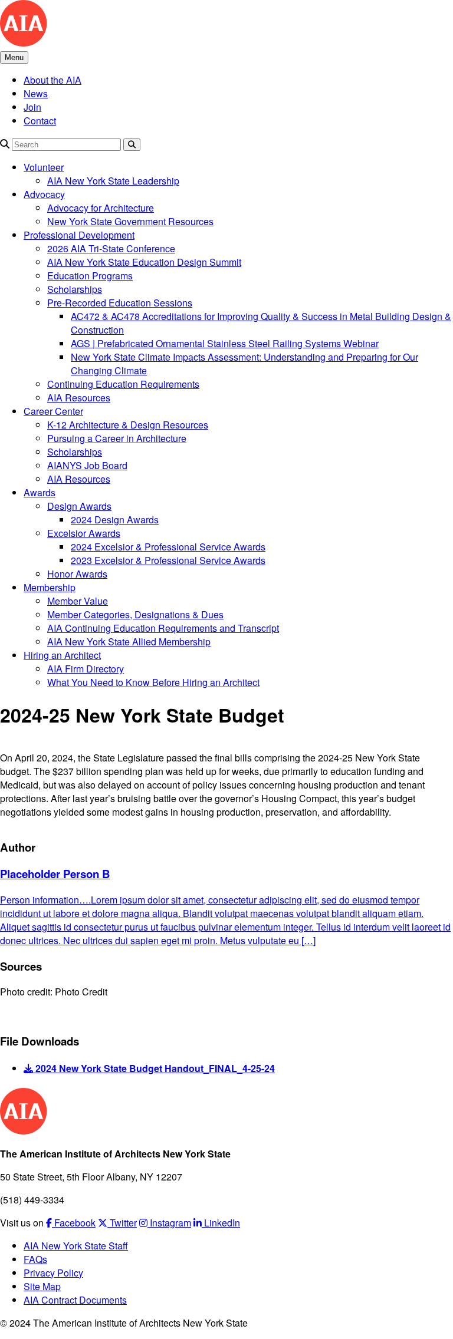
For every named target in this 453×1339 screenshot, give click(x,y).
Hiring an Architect (62, 655)
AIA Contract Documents (75, 1300)
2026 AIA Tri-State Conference (111, 248)
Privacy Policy (53, 1272)
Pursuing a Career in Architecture (116, 438)
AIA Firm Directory (85, 668)
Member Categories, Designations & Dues (135, 614)
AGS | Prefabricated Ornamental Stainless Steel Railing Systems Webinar (225, 343)
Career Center (53, 411)
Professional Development (79, 235)
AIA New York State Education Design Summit (144, 262)
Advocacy (44, 194)
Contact (40, 120)
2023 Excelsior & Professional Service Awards (168, 560)
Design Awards (79, 506)
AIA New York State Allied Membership (129, 641)
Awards (39, 492)
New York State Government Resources (130, 221)
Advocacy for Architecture (100, 208)
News (36, 93)
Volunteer (44, 167)
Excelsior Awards (83, 533)
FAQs (35, 1259)
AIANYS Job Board (87, 465)
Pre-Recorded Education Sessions (119, 302)
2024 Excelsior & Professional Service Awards (168, 546)
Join (32, 107)
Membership (50, 587)
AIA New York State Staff (76, 1245)
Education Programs (90, 275)
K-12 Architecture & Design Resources (127, 424)
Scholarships (74, 289)
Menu (14, 57)
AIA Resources (78, 397)
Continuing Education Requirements (123, 384)
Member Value (77, 601)
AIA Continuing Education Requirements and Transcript (163, 628)
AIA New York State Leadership (113, 180)
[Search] (4, 143)
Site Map (42, 1286)
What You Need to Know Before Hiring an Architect (153, 682)
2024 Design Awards (115, 519)
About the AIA (52, 80)
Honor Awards (77, 574)
